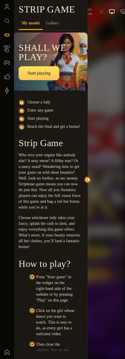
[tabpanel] (51, 192)
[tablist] (50, 23)
